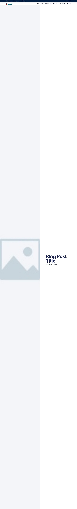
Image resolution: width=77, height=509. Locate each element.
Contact (69, 3)
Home (38, 3)
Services (47, 3)
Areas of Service (53, 3)
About (42, 3)
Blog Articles (62, 3)
